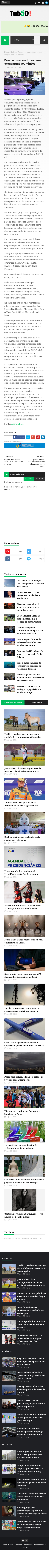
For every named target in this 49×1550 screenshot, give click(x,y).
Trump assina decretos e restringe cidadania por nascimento (29, 595)
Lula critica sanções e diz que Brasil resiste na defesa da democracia (31, 1496)
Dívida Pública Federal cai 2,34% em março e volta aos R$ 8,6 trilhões (31, 1375)
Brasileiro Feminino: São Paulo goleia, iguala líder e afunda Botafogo (29, 689)
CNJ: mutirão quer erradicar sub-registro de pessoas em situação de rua (31, 1361)
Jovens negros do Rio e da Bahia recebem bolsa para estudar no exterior (29, 642)
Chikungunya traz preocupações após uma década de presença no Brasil (32, 1510)
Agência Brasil (17, 423)
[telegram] (46, 2)
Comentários (36, 702)
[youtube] (35, 2)
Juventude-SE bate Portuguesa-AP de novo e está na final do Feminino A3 (31, 1282)
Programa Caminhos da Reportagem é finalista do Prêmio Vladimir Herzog (30, 1468)
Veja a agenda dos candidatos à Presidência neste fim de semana (32, 1324)
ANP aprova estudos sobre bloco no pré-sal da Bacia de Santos (31, 1389)
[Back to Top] (26, 1540)
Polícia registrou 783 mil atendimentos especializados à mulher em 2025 (30, 678)
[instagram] (42, 2)
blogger (28, 479)
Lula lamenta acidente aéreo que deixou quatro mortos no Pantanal (31, 1482)
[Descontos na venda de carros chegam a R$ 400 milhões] (28, 437)
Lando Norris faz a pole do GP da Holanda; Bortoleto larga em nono (31, 1296)
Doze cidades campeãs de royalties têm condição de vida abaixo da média (29, 666)
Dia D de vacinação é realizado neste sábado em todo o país (30, 1310)
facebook (39, 479)
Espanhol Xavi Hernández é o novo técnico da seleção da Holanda (30, 654)
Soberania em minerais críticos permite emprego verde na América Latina (30, 1431)
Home (6, 52)
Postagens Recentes (13, 702)
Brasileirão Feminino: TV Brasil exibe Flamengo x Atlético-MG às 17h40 (29, 1338)
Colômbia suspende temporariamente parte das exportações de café (30, 631)
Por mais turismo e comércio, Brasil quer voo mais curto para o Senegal (31, 1417)
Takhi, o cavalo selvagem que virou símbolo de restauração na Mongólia (31, 1268)
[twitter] (39, 2)
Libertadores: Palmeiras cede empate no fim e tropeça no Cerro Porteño (29, 619)
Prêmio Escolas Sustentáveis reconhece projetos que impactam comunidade (31, 1524)
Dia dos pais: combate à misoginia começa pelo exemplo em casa (28, 607)
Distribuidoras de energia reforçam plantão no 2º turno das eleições (30, 583)
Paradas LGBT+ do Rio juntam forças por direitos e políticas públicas (31, 1403)
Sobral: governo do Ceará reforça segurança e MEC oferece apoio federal (29, 1454)
